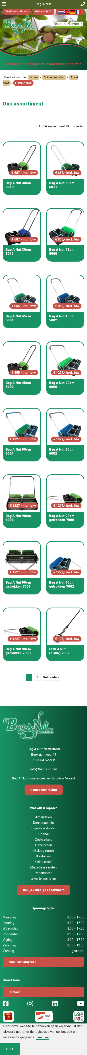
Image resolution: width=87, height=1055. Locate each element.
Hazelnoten (43, 845)
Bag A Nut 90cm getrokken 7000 (61, 518)
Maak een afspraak (22, 962)
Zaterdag (9, 945)
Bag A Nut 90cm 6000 (61, 385)
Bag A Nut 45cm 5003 (18, 385)
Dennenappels (43, 823)
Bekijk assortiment (17, 11)
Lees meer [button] (42, 1037)
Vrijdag (7, 940)
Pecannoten (43, 873)
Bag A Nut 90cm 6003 (18, 518)
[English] (67, 11)
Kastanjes (43, 856)
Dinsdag (8, 923)
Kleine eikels (43, 862)
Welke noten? (43, 11)
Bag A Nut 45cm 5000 (61, 252)
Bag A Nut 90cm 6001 (18, 451)
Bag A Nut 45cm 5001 (18, 318)
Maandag (9, 917)
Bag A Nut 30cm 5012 (18, 252)
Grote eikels (43, 840)
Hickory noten (43, 851)
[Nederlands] (61, 11)
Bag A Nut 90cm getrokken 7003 (18, 651)
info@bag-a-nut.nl (43, 769)
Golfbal (43, 834)
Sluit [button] (9, 1049)
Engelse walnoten (43, 828)
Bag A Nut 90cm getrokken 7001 (18, 584)
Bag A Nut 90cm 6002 (61, 451)
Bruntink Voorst (63, 778)
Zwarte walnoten (43, 878)
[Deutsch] (73, 11)
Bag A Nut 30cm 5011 (61, 185)
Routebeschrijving (43, 789)
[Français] (78, 11)
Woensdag (10, 928)
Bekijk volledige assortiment (43, 890)
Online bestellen (54, 77)
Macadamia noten (43, 867)
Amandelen (43, 817)
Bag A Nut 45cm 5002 (61, 318)
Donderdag (11, 934)
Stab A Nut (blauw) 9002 (59, 651)
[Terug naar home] (29, 25)
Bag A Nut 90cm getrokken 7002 (61, 584)
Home (33, 77)
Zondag (8, 951)
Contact (14, 992)
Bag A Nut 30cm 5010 (18, 185)
